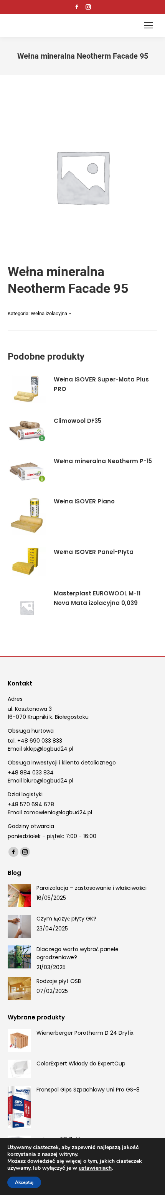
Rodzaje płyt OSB (58, 981)
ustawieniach (95, 1168)
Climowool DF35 (77, 421)
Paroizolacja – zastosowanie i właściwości (91, 888)
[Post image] (19, 895)
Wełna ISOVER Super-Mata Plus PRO (101, 384)
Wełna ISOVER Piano (84, 501)
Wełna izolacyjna (49, 313)
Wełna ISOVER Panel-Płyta (94, 552)
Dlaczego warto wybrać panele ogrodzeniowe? (77, 953)
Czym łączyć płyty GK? (66, 918)
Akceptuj (24, 1182)
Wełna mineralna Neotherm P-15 (103, 461)
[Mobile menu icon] (148, 25)
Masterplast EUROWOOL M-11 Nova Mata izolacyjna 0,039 (97, 598)
